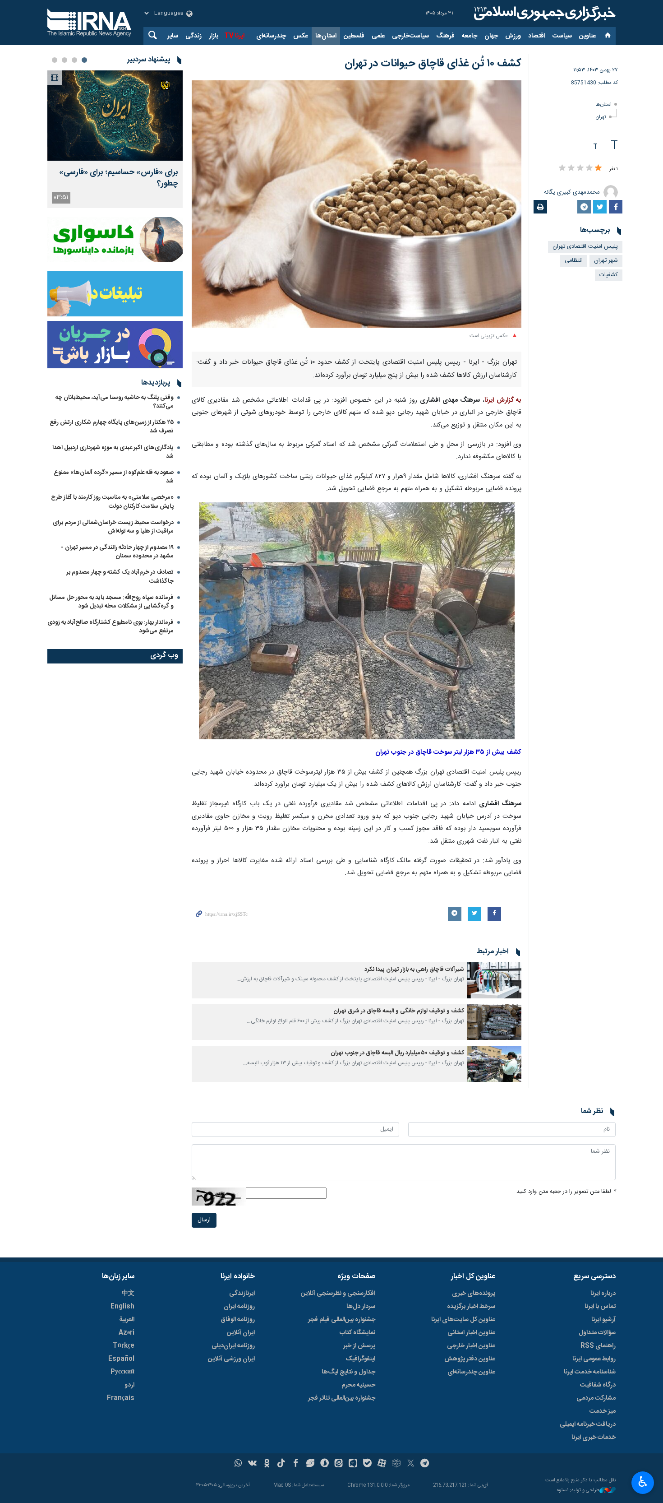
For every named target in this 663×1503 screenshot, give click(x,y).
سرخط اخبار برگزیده (471, 1306)
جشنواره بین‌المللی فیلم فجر (341, 1319)
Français (120, 1398)
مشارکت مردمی (596, 1398)
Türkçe (123, 1346)
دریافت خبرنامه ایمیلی (588, 1424)
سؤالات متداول (597, 1332)
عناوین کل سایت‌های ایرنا (463, 1319)
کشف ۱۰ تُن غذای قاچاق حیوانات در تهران (433, 64)
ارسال (204, 1220)
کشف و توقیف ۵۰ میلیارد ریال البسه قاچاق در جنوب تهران (397, 1053)
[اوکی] (267, 1464)
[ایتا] (339, 1464)
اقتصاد (536, 36)
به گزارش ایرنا (502, 400)
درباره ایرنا (603, 1293)
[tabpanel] (115, 139)
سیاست (562, 36)
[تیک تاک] (281, 1464)
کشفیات (608, 275)
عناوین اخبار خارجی (471, 1346)
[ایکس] (411, 1464)
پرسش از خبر (359, 1346)
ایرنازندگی (242, 1293)
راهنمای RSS (598, 1346)
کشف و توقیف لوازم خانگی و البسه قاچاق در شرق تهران (398, 1011)
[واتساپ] (238, 1464)
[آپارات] (382, 1464)
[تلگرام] (425, 1464)
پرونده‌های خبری (473, 1293)
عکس (300, 36)
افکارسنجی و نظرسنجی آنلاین (338, 1293)
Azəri (126, 1332)
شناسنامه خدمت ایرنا (590, 1372)
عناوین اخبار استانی (471, 1332)
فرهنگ (445, 36)
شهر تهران (606, 260)
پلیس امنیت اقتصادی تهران (585, 246)
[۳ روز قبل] (115, 115)
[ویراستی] (310, 1464)
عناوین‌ (587, 36)
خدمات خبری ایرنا (593, 1437)
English (122, 1306)
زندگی (193, 36)
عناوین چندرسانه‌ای (471, 1372)
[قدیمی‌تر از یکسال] (494, 980)
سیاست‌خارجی (410, 36)
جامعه (469, 36)
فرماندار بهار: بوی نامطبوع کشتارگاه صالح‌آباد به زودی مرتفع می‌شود (110, 626)
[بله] (367, 1464)
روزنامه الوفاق (238, 1319)
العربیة (126, 1319)
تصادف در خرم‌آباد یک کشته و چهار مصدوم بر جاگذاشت (120, 576)
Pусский (122, 1372)
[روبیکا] (396, 1464)
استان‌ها (325, 36)
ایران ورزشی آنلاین (231, 1359)
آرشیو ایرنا (603, 1319)
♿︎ (642, 1482)
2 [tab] (74, 60)
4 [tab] (54, 60)
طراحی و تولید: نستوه (578, 1490)
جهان (491, 36)
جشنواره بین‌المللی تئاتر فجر (341, 1398)
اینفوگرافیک (360, 1359)
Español (121, 1359)
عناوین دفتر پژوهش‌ (469, 1359)
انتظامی (574, 260)
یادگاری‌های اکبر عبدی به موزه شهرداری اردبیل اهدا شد (113, 452)
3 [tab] (64, 60)
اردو (129, 1385)
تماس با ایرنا (600, 1306)
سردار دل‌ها (360, 1306)
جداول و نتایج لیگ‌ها (348, 1372)
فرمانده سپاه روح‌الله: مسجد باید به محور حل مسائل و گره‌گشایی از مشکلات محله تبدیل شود (111, 602)
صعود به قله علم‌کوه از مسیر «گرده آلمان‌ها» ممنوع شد (114, 477)
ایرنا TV (234, 36)
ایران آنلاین (241, 1332)
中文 (128, 1293)
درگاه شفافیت (598, 1385)
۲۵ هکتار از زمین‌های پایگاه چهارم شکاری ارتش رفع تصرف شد (112, 427)
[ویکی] (252, 1464)
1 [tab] (84, 60)
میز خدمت (602, 1411)
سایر (172, 36)
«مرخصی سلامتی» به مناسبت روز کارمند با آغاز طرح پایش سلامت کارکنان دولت (112, 501)
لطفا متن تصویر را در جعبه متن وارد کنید (566, 1192)
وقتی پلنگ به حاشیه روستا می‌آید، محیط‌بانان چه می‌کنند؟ (114, 402)
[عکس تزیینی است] (356, 204)
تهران (601, 117)
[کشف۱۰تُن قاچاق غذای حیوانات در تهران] (357, 621)
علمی (378, 36)
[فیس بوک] (296, 1464)
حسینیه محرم (358, 1385)
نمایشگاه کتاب (357, 1332)
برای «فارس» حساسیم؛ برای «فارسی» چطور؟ (118, 178)
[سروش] (324, 1464)
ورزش (513, 36)
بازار (213, 36)
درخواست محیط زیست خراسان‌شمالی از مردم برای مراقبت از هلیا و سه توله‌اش (113, 527)
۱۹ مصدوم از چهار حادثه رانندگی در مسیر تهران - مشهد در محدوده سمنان (117, 552)
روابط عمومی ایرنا (594, 1359)
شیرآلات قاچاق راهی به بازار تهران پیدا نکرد (414, 969)
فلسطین (354, 36)
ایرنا (543, 14)
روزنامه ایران (239, 1306)
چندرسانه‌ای (271, 36)
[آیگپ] (353, 1464)
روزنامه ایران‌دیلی (233, 1346)
